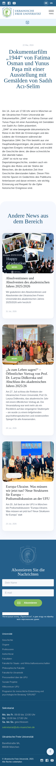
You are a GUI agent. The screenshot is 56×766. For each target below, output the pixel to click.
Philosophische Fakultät (13, 668)
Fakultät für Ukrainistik (12, 672)
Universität (7, 634)
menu (51, 13)
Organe (5, 644)
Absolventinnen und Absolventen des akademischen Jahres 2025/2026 (28, 282)
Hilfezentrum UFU (10, 686)
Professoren (8, 649)
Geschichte (7, 640)
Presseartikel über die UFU (15, 677)
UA (51, 3)
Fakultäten (7, 658)
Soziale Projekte (9, 682)
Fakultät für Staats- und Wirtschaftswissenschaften (26, 663)
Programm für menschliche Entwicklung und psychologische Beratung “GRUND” (23, 693)
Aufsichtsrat (7, 654)
